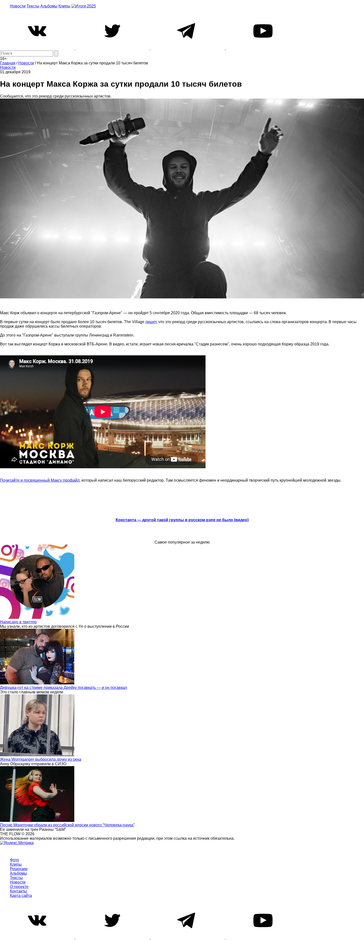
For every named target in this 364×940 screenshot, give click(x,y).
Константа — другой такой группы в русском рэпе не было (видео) (182, 520)
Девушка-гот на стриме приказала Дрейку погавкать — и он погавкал (63, 687)
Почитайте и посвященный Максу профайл (39, 480)
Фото (14, 860)
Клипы (64, 6)
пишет (150, 322)
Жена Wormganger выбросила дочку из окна (40, 759)
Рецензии (18, 869)
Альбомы (48, 6)
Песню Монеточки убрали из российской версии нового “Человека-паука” (67, 825)
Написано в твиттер (18, 622)
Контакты (18, 891)
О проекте (19, 887)
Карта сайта (21, 895)
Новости (18, 6)
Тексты (32, 6)
